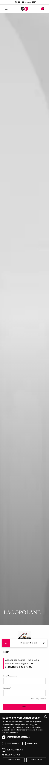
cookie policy (35, 727)
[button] (24, 754)
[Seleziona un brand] (24, 9)
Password (6, 688)
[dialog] (24, 739)
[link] (42, 9)
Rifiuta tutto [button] (36, 760)
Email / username (10, 676)
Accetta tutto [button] (13, 760)
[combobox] (45, 716)
